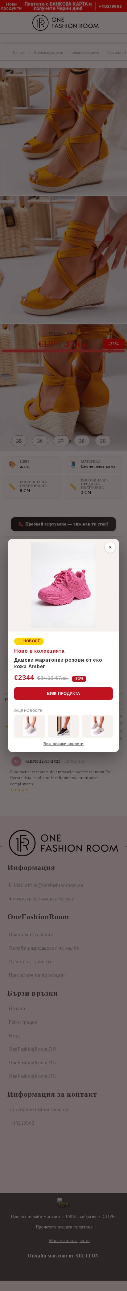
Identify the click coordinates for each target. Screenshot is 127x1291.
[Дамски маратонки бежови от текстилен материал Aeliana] (97, 726)
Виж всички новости (63, 744)
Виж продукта (63, 693)
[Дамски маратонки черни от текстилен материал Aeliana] (63, 726)
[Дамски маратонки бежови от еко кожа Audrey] (29, 726)
